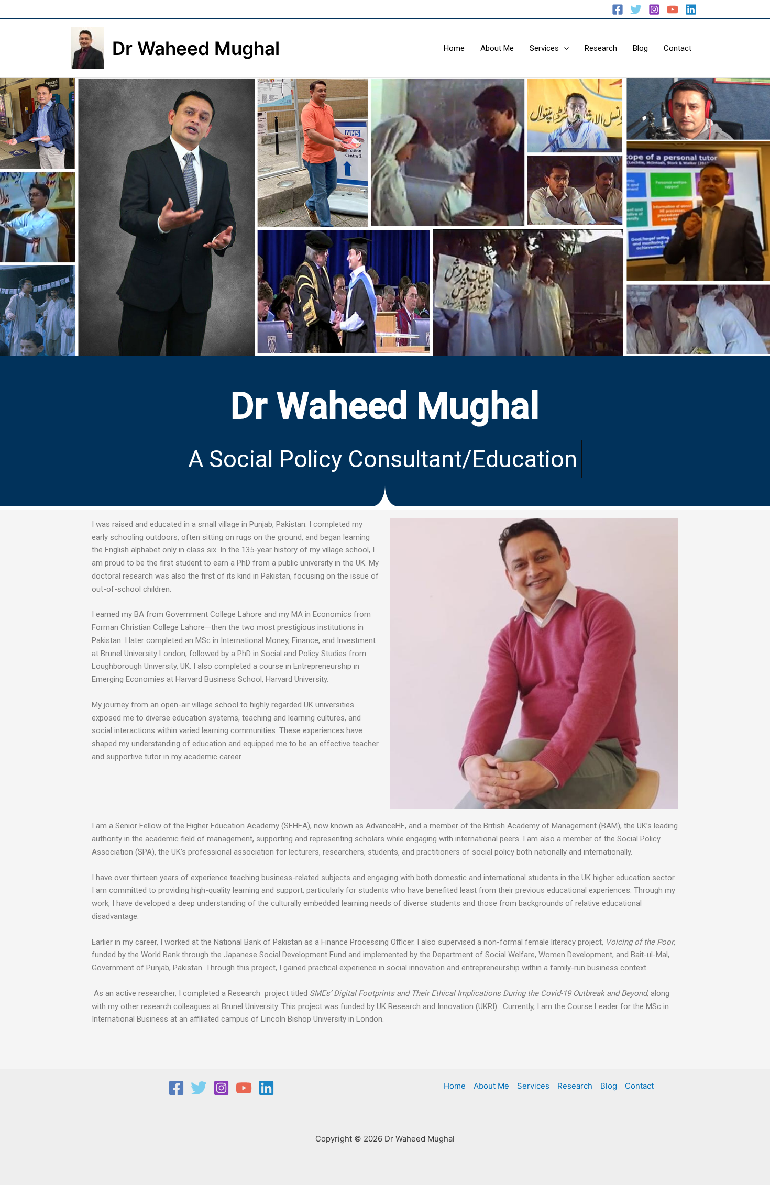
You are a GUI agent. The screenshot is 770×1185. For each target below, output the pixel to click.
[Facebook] (617, 9)
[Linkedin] (691, 9)
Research (601, 48)
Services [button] (544, 48)
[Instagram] (654, 9)
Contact (677, 48)
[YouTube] (672, 9)
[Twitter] (636, 9)
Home (454, 48)
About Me (497, 48)
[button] (564, 48)
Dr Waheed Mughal (196, 48)
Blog (640, 48)
